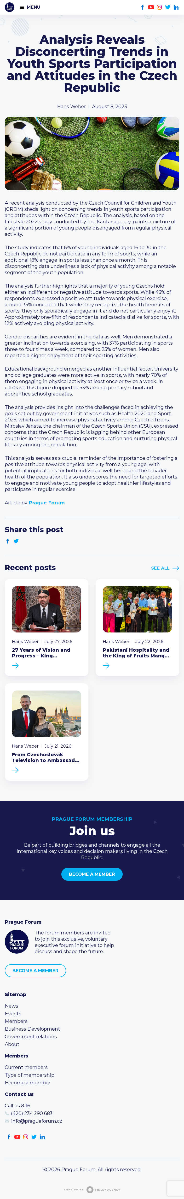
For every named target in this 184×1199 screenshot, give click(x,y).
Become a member (92, 874)
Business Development (32, 1029)
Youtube (151, 7)
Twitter (168, 7)
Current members (26, 1067)
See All (160, 568)
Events (13, 1013)
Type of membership (29, 1075)
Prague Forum (9, 7)
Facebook (143, 7)
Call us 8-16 (17, 1106)
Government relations (31, 1037)
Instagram (159, 7)
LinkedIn (176, 7)
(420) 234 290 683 (31, 1113)
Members (16, 1021)
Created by (74, 1189)
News (11, 1006)
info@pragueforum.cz (36, 1121)
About (12, 1044)
